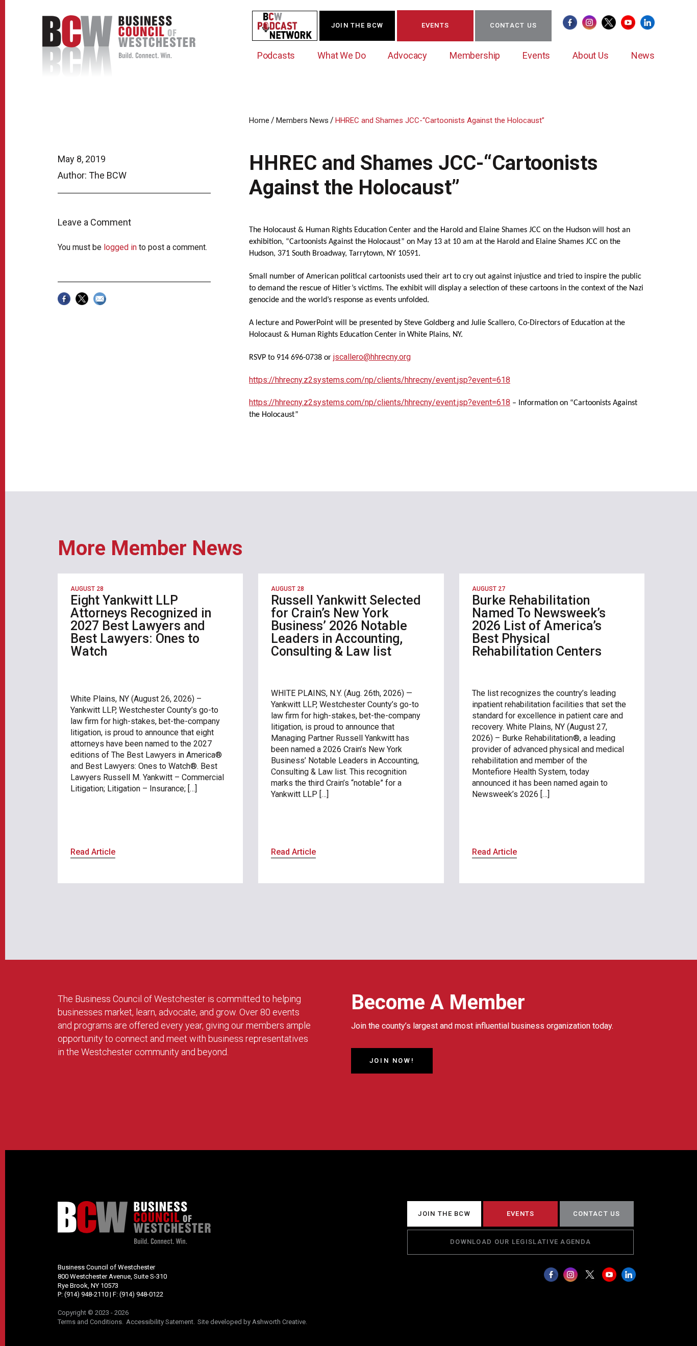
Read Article (92, 852)
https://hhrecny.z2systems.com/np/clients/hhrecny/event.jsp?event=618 (379, 380)
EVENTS (435, 25)
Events (536, 55)
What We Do (341, 55)
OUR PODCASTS (291, 25)
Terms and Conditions (90, 1322)
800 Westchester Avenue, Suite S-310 (112, 1276)
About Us (590, 55)
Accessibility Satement (159, 1322)
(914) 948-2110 (86, 1294)
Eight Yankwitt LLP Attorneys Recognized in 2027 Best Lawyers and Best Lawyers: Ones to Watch (140, 626)
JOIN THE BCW (357, 25)
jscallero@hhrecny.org (372, 357)
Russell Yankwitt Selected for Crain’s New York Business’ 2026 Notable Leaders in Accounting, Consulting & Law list (346, 626)
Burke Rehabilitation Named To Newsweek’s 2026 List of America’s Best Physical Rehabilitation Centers (539, 626)
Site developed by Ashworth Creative (251, 1322)
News (643, 55)
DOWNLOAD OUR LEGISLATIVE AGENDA (520, 1241)
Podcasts (276, 55)
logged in (120, 247)
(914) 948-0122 (141, 1294)
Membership (475, 55)
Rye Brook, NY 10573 (88, 1285)
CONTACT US (513, 25)
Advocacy (407, 55)
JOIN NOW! (391, 1060)
